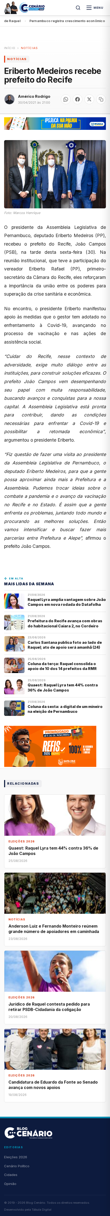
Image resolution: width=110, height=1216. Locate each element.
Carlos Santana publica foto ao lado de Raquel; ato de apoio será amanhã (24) (65, 644)
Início (9, 48)
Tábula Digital (41, 1209)
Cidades (10, 1175)
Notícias (29, 48)
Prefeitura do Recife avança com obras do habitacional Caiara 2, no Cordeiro (65, 623)
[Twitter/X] (89, 99)
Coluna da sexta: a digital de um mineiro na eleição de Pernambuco (65, 709)
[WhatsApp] (66, 99)
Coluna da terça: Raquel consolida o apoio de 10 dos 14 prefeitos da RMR (62, 666)
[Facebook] (77, 99)
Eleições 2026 (15, 1157)
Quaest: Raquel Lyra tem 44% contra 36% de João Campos (63, 687)
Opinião (10, 1184)
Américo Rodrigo (34, 96)
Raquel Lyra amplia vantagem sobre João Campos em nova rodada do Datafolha (67, 602)
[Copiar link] (101, 99)
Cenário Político (16, 1166)
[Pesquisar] (78, 8)
